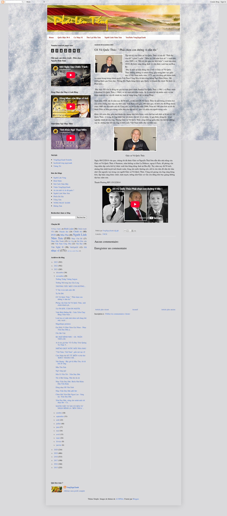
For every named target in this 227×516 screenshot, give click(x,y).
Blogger (136, 499)
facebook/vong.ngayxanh (62, 163)
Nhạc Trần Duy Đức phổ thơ (66, 391)
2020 (56, 449)
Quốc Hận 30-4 (64, 37)
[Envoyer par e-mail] (125, 230)
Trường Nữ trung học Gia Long (67, 282)
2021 (56, 269)
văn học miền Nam (73, 251)
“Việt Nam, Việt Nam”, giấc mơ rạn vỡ (70, 352)
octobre (59, 413)
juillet (58, 423)
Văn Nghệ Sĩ (57, 247)
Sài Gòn (71, 241)
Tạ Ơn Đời (60, 293)
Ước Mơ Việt (60, 333)
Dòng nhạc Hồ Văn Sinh (65, 387)
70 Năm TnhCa (56, 229)
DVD (53, 234)
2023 (56, 262)
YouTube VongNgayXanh (136, 37)
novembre (60, 276)
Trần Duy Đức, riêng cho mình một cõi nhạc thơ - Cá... (70, 401)
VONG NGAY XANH (61, 202)
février (59, 441)
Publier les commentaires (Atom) (117, 314)
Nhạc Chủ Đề (76, 238)
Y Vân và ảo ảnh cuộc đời (65, 290)
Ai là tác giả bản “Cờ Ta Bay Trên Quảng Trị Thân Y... (71, 343)
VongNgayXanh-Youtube (62, 160)
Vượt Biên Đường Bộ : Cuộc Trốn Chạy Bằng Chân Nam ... (70, 313)
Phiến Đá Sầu (58, 196)
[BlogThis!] (127, 230)
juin (58, 427)
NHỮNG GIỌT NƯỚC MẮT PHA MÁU (71, 348)
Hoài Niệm (57, 181)
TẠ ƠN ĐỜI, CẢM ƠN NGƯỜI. (68, 308)
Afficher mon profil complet (74, 491)
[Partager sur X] (130, 230)
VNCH (104, 234)
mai (58, 430)
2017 (56, 460)
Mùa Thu (64, 234)
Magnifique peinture (63, 324)
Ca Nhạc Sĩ (78, 37)
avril (58, 434)
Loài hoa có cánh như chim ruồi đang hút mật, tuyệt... (71, 319)
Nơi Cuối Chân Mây (60, 184)
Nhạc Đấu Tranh (57, 241)
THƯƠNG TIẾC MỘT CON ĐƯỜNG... (71, 286)
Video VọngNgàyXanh (61, 187)
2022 (56, 265)
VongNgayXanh (72, 487)
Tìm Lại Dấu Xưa (94, 37)
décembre (60, 272)
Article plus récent (102, 309)
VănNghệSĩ (74, 247)
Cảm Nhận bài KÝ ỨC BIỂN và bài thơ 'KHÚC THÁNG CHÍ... (70, 356)
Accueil (135, 309)
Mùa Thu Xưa (61, 367)
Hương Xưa (57, 206)
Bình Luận (68, 228)
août (58, 420)
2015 (56, 467)
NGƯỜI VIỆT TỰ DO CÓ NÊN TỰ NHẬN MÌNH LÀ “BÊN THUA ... (70, 407)
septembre (60, 416)
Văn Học (79, 243)
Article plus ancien (168, 309)
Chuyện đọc (63, 231)
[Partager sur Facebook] (132, 230)
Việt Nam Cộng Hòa (63, 243)
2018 (56, 456)
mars (58, 438)
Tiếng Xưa (57, 199)
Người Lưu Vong (59, 177)
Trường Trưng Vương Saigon (66, 279)
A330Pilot (119, 499)
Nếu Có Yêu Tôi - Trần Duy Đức (68, 374)
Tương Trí (57, 166)
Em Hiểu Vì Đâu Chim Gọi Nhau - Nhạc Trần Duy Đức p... (71, 328)
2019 (56, 453)
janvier (59, 445)
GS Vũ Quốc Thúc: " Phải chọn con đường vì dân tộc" (69, 298)
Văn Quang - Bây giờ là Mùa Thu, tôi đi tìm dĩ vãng (71, 362)
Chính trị (77, 231)
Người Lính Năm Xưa (113, 37)
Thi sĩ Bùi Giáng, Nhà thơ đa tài (68, 378)
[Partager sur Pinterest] (135, 230)
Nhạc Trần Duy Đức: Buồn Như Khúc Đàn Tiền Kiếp (70, 382)
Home (51, 37)
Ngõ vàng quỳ (61, 370)
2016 (56, 464)
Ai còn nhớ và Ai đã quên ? (63, 190)
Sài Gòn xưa (82, 241)
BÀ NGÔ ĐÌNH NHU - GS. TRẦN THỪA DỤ (69, 338)
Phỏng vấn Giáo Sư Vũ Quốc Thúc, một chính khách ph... (71, 304)
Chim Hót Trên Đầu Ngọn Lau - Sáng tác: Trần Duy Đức (70, 395)
